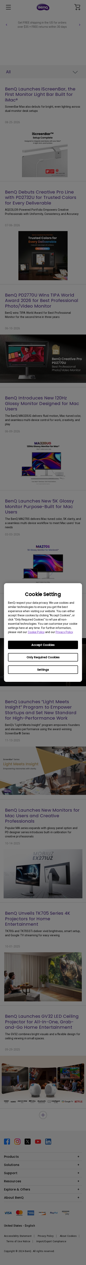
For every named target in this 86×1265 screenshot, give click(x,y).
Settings (43, 670)
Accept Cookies (43, 645)
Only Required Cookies (43, 657)
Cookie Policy (36, 632)
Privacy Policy (64, 632)
